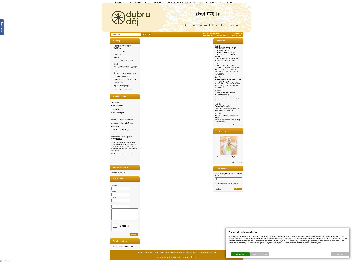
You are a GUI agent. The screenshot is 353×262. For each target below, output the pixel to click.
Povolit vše (240, 254)
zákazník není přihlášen (211, 33)
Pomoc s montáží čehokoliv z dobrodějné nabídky (225, 94)
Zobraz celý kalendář (118, 173)
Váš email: (114, 198)
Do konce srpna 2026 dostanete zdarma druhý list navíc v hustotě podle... (227, 59)
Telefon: (114, 204)
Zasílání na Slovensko (222, 106)
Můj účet (226, 35)
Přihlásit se (218, 35)
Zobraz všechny (237, 125)
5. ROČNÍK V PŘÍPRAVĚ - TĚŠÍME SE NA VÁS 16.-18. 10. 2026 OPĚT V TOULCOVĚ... (228, 85)
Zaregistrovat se (208, 35)
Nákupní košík (236, 33)
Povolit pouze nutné (259, 254)
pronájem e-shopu (203, 252)
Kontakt (119, 139)
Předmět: (114, 186)
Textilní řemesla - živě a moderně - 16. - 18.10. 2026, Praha (228, 80)
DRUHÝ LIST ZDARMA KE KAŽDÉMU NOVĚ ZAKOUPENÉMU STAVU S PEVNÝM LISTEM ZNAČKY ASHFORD (226, 52)
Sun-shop (213, 252)
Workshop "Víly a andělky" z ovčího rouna (229, 158)
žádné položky (236, 35)
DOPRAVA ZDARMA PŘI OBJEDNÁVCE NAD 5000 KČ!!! (227, 67)
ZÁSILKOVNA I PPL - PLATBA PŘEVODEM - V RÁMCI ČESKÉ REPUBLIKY (226, 72)
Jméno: (113, 192)
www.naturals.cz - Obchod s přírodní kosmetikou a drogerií (176, 257)
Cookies (182, 252)
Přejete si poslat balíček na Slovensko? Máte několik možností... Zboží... (227, 109)
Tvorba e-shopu (191, 252)
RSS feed (218, 189)
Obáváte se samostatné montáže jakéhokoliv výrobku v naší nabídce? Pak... (227, 99)
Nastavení (339, 254)
